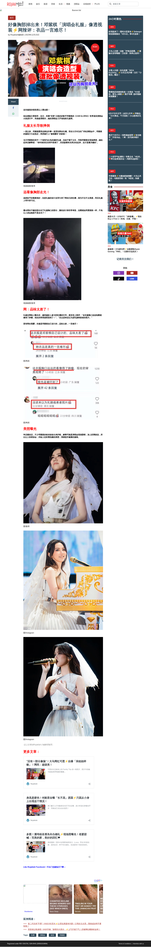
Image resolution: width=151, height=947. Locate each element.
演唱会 (77, 4)
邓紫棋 (62, 935)
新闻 (30, 4)
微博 (33, 186)
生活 (61, 4)
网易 (27, 361)
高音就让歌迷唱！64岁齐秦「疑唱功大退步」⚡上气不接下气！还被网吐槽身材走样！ (64, 929)
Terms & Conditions (125, 944)
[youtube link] (132, 273)
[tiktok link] (118, 278)
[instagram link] (118, 273)
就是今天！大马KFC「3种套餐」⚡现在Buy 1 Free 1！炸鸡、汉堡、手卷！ (125, 217)
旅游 (45, 4)
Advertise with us (138, 944)
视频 (68, 4)
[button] (13, 108)
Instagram (30, 633)
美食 (53, 4)
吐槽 (32, 935)
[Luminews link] (132, 278)
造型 (52, 935)
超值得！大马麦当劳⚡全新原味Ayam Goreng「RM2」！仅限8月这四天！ (124, 250)
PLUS (97, 4)
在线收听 (87, 4)
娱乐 (38, 4)
